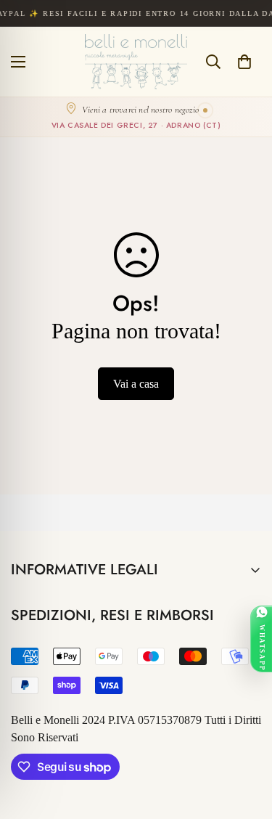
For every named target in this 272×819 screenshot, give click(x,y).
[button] (244, 61)
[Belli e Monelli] (136, 62)
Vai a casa (136, 384)
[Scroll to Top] (245, 742)
